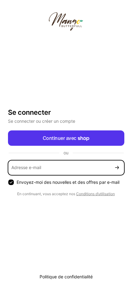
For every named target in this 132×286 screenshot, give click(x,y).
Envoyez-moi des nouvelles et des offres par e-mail (68, 182)
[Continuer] (117, 167)
